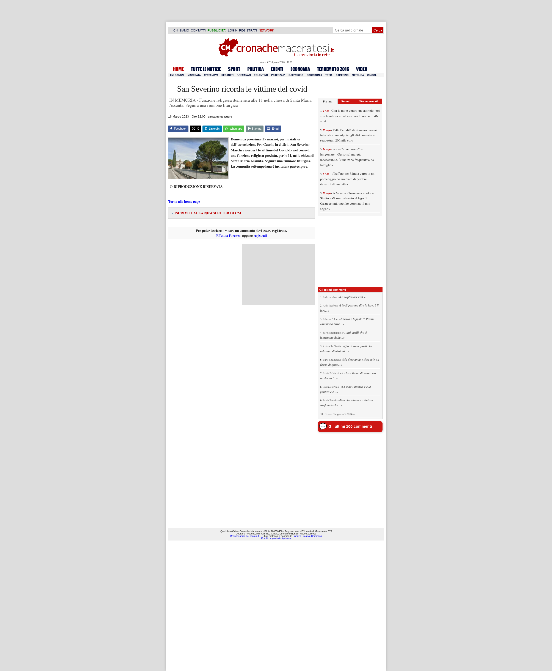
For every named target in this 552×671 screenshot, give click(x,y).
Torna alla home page (184, 201)
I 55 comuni (177, 75)
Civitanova (211, 75)
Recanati (227, 75)
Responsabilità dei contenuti (244, 536)
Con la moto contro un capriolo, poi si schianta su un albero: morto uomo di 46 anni (350, 115)
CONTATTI (198, 30)
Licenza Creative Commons (307, 536)
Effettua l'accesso (228, 235)
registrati (260, 235)
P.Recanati (244, 75)
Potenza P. (278, 75)
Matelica (358, 75)
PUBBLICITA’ (216, 30)
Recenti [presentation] (345, 101)
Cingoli (372, 75)
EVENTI (277, 69)
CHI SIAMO (181, 30)
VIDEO (361, 69)
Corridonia (314, 75)
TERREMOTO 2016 (333, 69)
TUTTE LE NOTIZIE (206, 69)
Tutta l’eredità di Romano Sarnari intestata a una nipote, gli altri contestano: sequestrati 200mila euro (348, 135)
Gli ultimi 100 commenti (350, 426)
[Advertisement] (278, 274)
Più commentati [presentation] (368, 101)
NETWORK (266, 30)
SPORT (234, 69)
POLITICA (255, 69)
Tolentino (261, 75)
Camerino (342, 75)
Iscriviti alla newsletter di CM (206, 213)
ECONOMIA (300, 69)
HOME (178, 69)
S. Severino (296, 75)
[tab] (328, 101)
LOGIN (232, 30)
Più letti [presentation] (327, 101)
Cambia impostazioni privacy (276, 538)
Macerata (194, 75)
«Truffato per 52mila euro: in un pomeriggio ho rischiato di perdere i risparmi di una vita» (347, 178)
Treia (328, 75)
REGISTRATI (248, 30)
